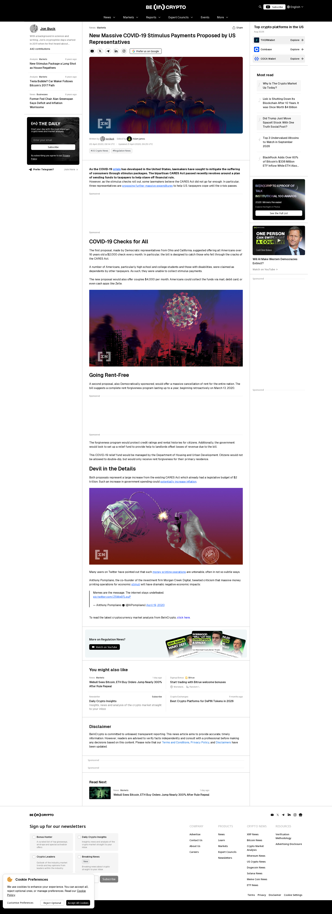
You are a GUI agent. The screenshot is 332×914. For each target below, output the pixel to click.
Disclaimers (223, 742)
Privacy (262, 895)
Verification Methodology (283, 836)
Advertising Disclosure (289, 844)
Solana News (254, 873)
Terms (251, 895)
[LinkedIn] (116, 51)
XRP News (253, 834)
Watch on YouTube (264, 269)
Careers (194, 852)
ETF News (252, 885)
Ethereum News (256, 855)
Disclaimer (275, 895)
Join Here (69, 169)
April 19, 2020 (155, 605)
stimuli (135, 584)
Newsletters (225, 857)
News (92, 27)
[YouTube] (92, 51)
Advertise (195, 834)
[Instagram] (124, 51)
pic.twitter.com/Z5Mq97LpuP (112, 597)
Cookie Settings (293, 895)
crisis (117, 169)
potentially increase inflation (178, 481)
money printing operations (169, 572)
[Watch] (279, 240)
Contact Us (196, 840)
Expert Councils (227, 852)
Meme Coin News (257, 879)
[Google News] (300, 815)
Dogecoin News (256, 867)
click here (183, 617)
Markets (101, 27)
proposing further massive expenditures (147, 186)
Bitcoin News (254, 840)
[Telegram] (108, 51)
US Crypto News (256, 861)
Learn (221, 840)
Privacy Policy (200, 742)
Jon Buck (110, 138)
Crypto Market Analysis (255, 847)
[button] (51, 842)
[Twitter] (100, 51)
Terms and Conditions (175, 742)
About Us (195, 846)
